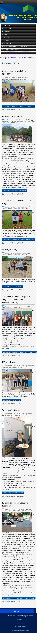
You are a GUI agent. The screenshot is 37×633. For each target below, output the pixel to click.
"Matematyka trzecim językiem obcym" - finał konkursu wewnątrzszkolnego (16, 299)
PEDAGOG (7, 25)
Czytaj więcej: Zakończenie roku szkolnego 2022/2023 (18, 106)
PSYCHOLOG (7, 28)
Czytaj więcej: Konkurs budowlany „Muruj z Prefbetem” (18, 598)
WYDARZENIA (22, 57)
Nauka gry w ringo (10, 249)
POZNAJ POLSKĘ (8, 44)
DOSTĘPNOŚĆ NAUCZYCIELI (12, 50)
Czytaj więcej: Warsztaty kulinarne (13, 492)
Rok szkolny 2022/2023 (17, 109)
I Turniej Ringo (8, 362)
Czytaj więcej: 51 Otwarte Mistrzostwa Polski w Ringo (18, 239)
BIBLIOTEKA (7, 31)
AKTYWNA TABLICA (9, 40)
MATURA (6, 37)
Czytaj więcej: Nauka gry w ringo (12, 286)
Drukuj (13, 79)
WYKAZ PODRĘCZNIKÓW (11, 53)
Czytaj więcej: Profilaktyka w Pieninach (14, 190)
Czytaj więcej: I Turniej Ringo (11, 400)
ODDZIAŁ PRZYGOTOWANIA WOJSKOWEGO (16, 47)
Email (17, 79)
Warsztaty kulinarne (11, 410)
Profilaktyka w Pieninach (13, 116)
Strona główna (12, 57)
